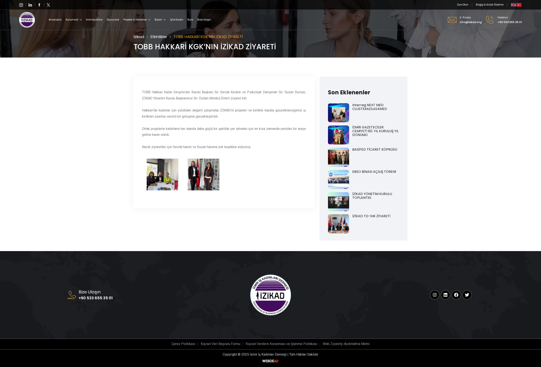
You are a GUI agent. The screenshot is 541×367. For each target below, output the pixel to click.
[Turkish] (519, 4)
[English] (513, 4)
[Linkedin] (445, 295)
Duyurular (113, 19)
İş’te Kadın (176, 19)
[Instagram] (435, 295)
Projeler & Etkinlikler (135, 19)
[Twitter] (467, 295)
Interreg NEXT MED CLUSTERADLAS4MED (369, 107)
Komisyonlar (94, 19)
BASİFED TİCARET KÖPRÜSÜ (374, 149)
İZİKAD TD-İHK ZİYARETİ (371, 216)
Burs (190, 19)
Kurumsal (72, 19)
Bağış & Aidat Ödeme (489, 4)
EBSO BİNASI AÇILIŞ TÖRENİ (374, 172)
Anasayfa (55, 19)
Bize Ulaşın (204, 19)
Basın (158, 19)
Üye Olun (462, 4)
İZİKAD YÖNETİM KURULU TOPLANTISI (372, 196)
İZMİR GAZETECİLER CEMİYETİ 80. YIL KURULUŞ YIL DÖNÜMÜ (375, 131)
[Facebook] (456, 295)
